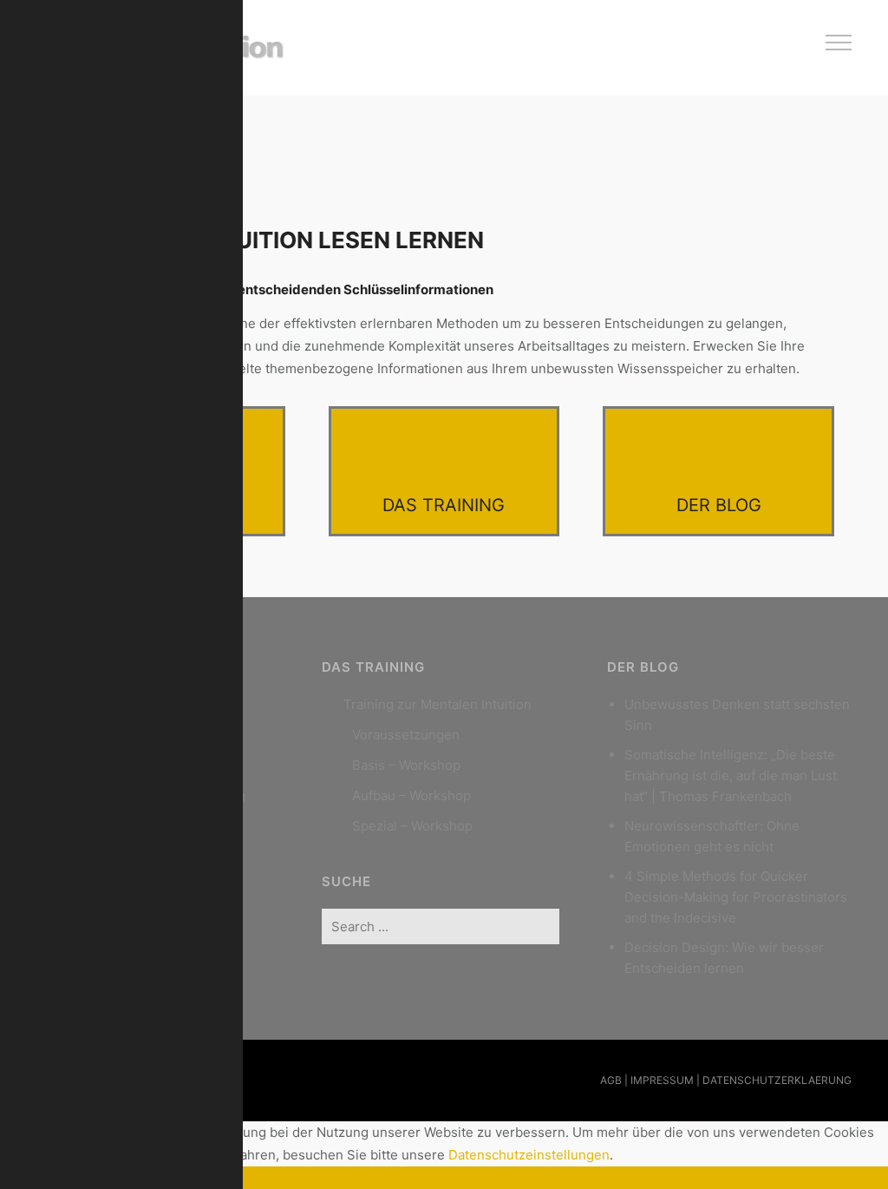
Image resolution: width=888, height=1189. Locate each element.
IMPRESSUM (662, 1080)
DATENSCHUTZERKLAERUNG (777, 1080)
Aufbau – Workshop (411, 795)
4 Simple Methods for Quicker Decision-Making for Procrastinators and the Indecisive (735, 897)
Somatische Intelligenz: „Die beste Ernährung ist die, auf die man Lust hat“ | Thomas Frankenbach (730, 775)
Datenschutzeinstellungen (529, 1154)
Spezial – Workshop (412, 826)
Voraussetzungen (406, 734)
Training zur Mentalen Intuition (437, 704)
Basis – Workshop (406, 765)
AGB (611, 1080)
